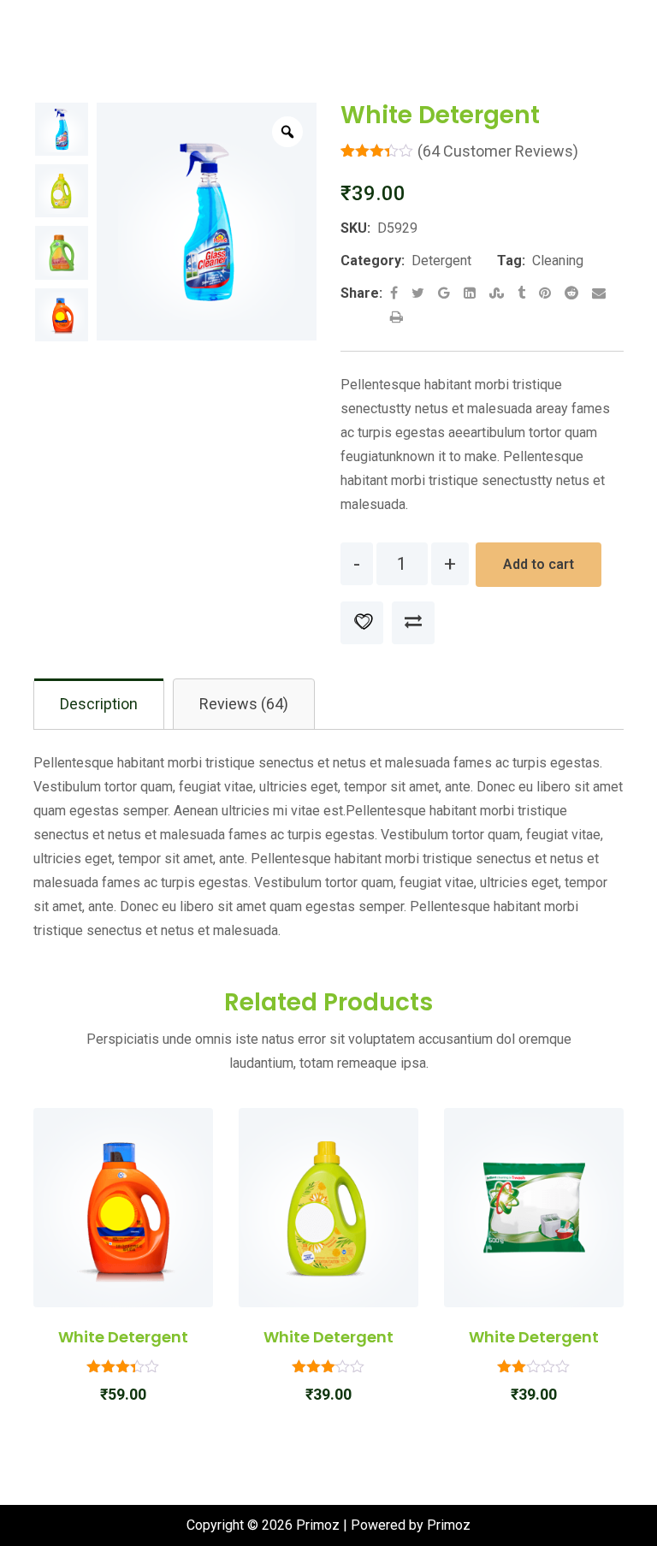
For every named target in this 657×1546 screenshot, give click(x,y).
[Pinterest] (546, 293)
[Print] (396, 317)
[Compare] (413, 622)
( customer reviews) (497, 151)
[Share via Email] (599, 293)
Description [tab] (99, 704)
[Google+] (445, 293)
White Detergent (123, 1337)
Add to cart (538, 564)
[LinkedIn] (471, 293)
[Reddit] (573, 293)
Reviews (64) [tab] (243, 704)
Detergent (441, 260)
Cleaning (557, 260)
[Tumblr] (523, 293)
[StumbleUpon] (498, 293)
